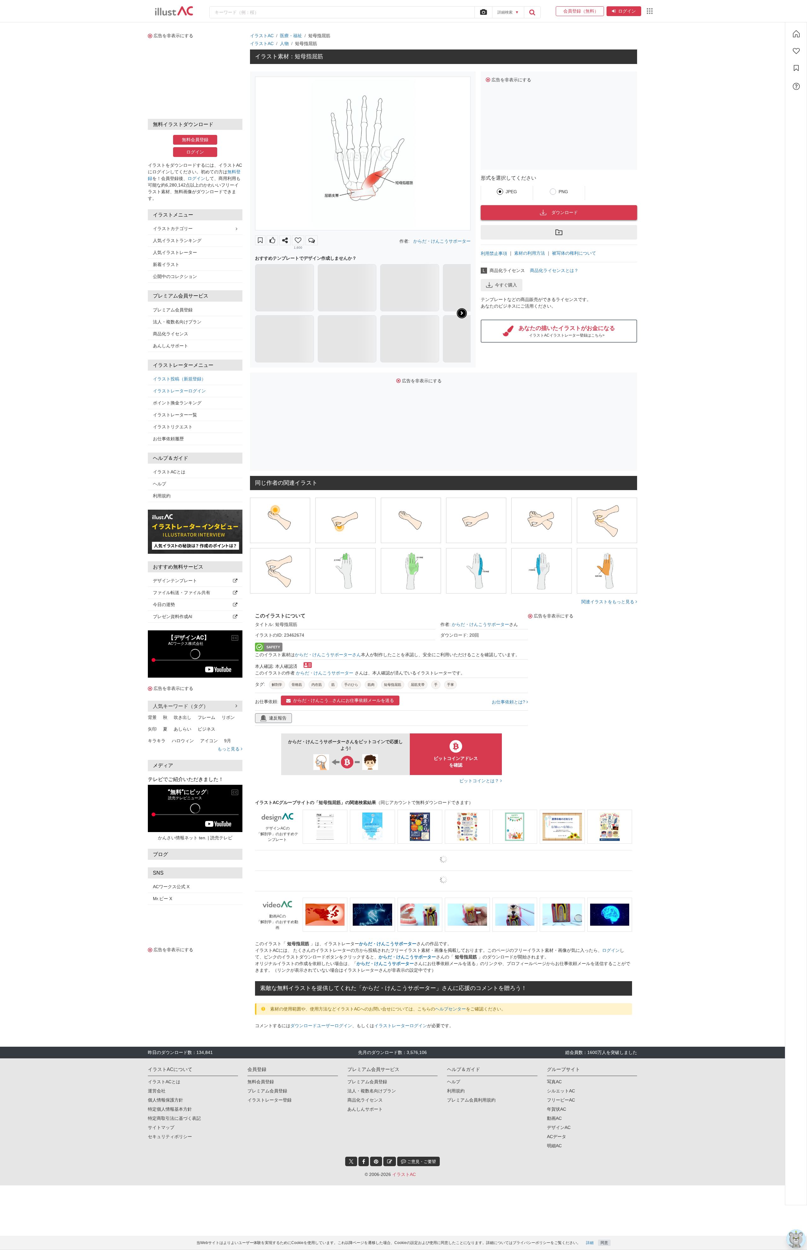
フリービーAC (561, 1099)
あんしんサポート (170, 345)
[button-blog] (389, 1161)
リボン (228, 717)
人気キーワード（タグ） (180, 706)
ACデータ (556, 1136)
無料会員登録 (195, 139)
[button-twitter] (351, 1161)
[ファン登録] (796, 51)
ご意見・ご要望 (421, 1161)
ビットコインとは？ (479, 780)
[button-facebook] (363, 1161)
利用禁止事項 (494, 253)
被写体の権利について (574, 253)
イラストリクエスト (173, 426)
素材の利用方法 (529, 253)
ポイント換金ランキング (177, 402)
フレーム (206, 717)
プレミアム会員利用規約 (471, 1099)
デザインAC (559, 1127)
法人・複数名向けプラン (177, 321)
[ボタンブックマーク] (260, 240)
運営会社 (156, 1090)
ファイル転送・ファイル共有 (181, 592)
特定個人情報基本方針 (170, 1109)
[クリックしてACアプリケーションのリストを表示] (650, 11)
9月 (227, 740)
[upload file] (483, 12)
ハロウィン (183, 740)
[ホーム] (796, 34)
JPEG (511, 191)
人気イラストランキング (177, 240)
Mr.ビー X (162, 898)
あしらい (182, 729)
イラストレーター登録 (269, 1099)
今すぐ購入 (506, 284)
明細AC (554, 1145)
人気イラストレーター (175, 252)
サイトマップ (161, 1127)
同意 (604, 1243)
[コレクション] (796, 68)
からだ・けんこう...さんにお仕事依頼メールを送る (343, 700)
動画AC (554, 1118)
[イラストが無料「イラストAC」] (174, 11)
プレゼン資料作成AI (172, 616)
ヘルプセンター (450, 1008)
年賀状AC (556, 1109)
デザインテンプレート (175, 580)
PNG (563, 191)
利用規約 (162, 495)
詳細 (590, 1243)
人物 (284, 43)
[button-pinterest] (376, 1161)
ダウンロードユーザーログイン (321, 1025)
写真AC (554, 1081)
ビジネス (206, 729)
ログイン (627, 11)
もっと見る (229, 748)
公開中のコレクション (175, 276)
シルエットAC (561, 1090)
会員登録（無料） (580, 11)
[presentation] (462, 313)
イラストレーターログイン (179, 390)
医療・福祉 (291, 35)
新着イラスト (166, 264)
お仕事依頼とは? (509, 701)
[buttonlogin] (532, 12)
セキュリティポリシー (170, 1136)
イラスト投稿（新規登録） (179, 378)
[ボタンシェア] (285, 240)
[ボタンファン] (298, 240)
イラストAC (262, 35)
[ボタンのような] (272, 240)
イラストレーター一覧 (175, 414)
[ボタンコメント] (311, 240)
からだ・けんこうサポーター (442, 241)
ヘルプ (159, 483)
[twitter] (351, 1161)
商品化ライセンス (170, 333)
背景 (152, 717)
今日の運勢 (164, 604)
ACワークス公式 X (171, 886)
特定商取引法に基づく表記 (174, 1118)
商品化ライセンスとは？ (554, 270)
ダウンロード (564, 212)
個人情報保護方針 (165, 1099)
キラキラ (156, 740)
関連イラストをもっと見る (608, 601)
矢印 (152, 729)
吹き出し (182, 717)
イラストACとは (169, 471)
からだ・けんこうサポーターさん (328, 654)
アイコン (209, 740)
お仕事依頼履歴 (168, 438)
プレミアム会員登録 (173, 309)
